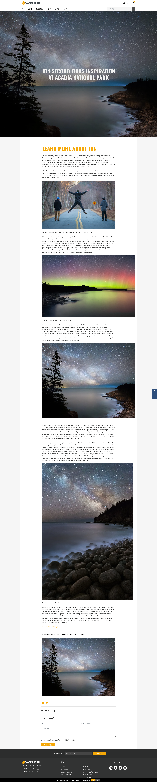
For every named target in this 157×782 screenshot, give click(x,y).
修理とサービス (87, 775)
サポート (67, 9)
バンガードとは (65, 769)
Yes (93, 780)
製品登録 (85, 767)
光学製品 (39, 9)
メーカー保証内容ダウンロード (92, 772)
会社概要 (63, 767)
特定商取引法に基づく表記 (68, 772)
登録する (99, 753)
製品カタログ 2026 (66, 775)
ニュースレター (56, 753)
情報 (62, 762)
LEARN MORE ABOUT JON (69, 148)
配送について (87, 769)
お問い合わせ (35, 769)
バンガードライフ (53, 9)
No (98, 780)
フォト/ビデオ (27, 9)
